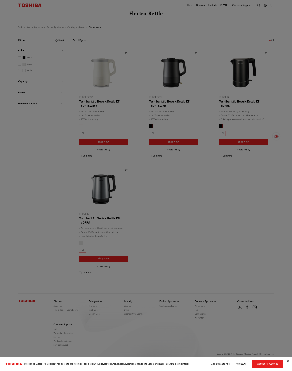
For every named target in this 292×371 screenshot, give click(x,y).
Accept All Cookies (267, 364)
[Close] (288, 360)
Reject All (241, 364)
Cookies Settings (220, 364)
